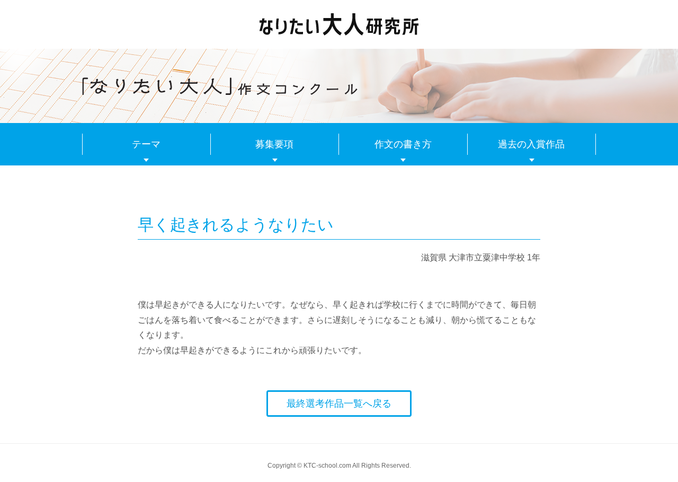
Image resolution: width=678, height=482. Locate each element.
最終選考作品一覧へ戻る (339, 403)
